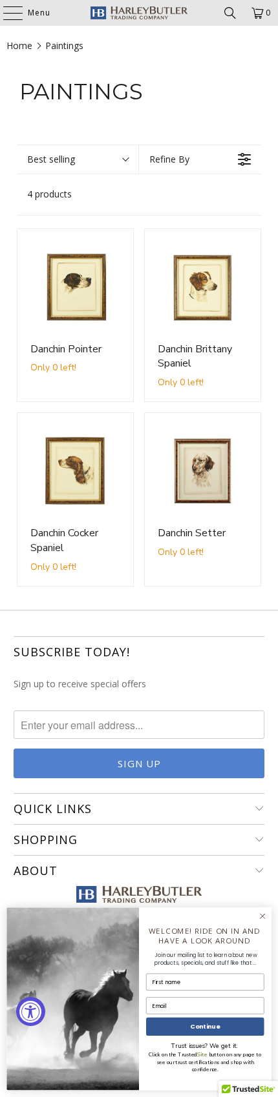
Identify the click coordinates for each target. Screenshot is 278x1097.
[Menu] (6, 13)
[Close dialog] (262, 916)
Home (19, 45)
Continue (205, 1026)
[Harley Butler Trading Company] (139, 13)
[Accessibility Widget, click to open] (30, 1011)
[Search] (230, 13)
